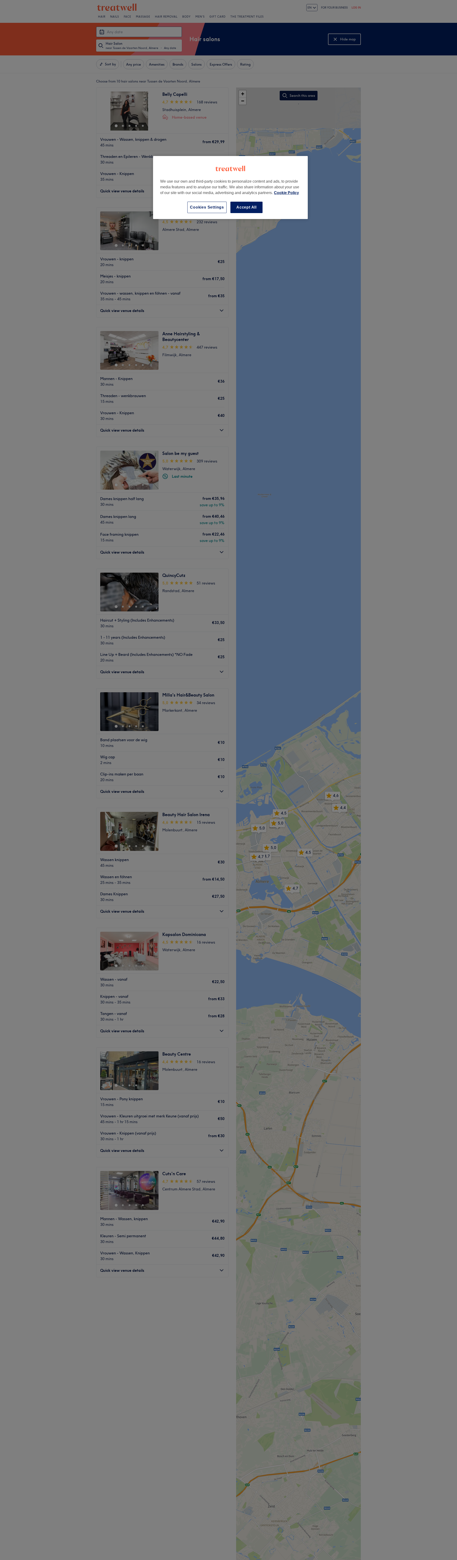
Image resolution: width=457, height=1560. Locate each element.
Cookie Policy (286, 193)
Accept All (246, 207)
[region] (230, 187)
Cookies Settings (207, 207)
